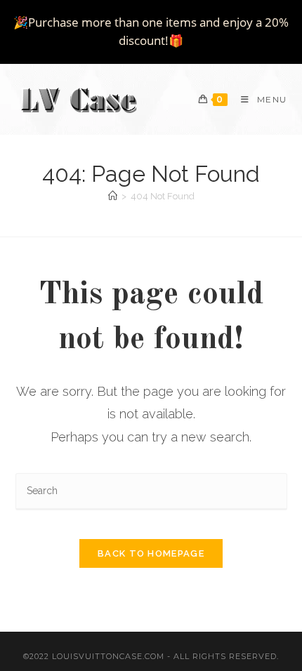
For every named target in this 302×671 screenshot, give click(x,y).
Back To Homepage (151, 553)
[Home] (112, 196)
